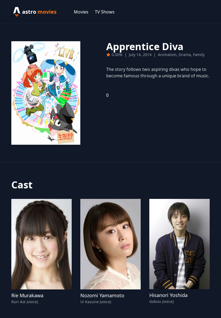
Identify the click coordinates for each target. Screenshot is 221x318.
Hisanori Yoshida (168, 295)
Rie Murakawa (27, 295)
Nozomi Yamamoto (102, 295)
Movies (81, 12)
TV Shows (105, 12)
